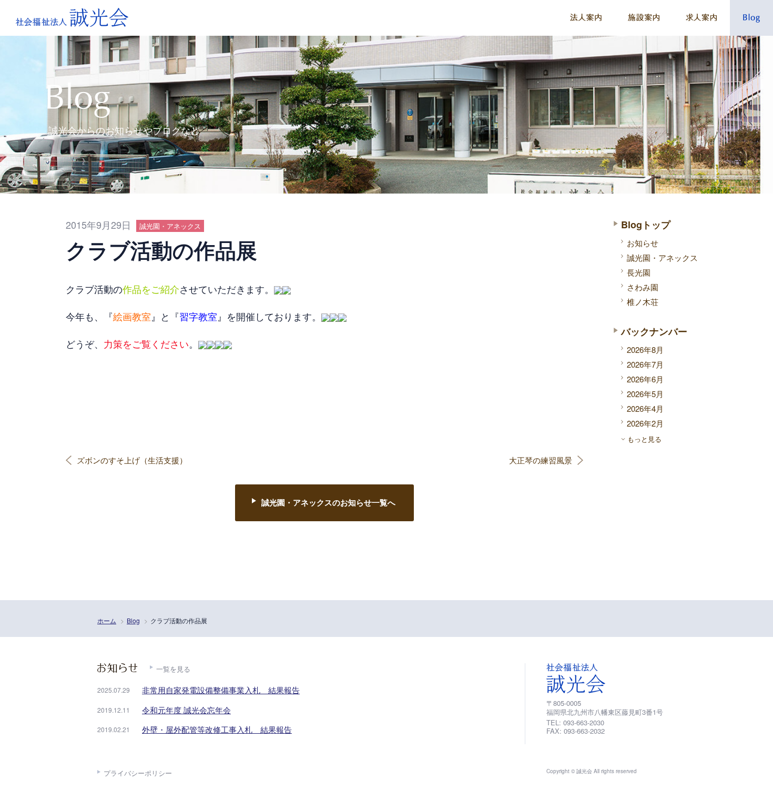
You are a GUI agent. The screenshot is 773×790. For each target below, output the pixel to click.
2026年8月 (645, 349)
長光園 (638, 272)
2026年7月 (645, 364)
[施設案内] (644, 18)
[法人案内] (586, 18)
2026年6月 (645, 378)
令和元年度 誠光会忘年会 (186, 709)
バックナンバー (654, 331)
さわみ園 (642, 286)
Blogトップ (645, 224)
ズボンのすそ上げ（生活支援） (132, 460)
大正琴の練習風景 (540, 460)
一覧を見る (173, 669)
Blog (133, 620)
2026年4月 (645, 408)
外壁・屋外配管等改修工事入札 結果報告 (217, 729)
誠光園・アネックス (662, 257)
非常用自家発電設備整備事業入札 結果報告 (221, 689)
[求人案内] (701, 18)
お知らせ (642, 242)
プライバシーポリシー (138, 773)
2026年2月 (645, 423)
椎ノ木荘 (642, 301)
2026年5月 (645, 393)
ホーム (106, 620)
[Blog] (751, 18)
